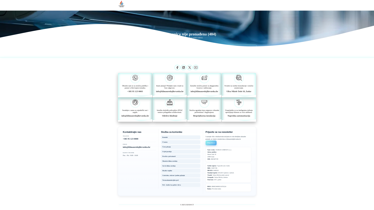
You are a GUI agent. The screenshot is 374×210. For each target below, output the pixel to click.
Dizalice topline (167, 170)
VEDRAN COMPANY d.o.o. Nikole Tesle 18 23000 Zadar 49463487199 (219, 154)
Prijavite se (211, 143)
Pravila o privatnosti (169, 156)
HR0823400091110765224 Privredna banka (216, 188)
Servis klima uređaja (169, 166)
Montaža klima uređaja (169, 161)
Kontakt (165, 137)
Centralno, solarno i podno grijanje (173, 175)
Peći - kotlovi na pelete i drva (171, 185)
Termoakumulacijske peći (170, 180)
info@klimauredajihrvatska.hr (136, 147)
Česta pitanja (166, 147)
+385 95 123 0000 (130, 139)
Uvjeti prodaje (167, 151)
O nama (165, 142)
